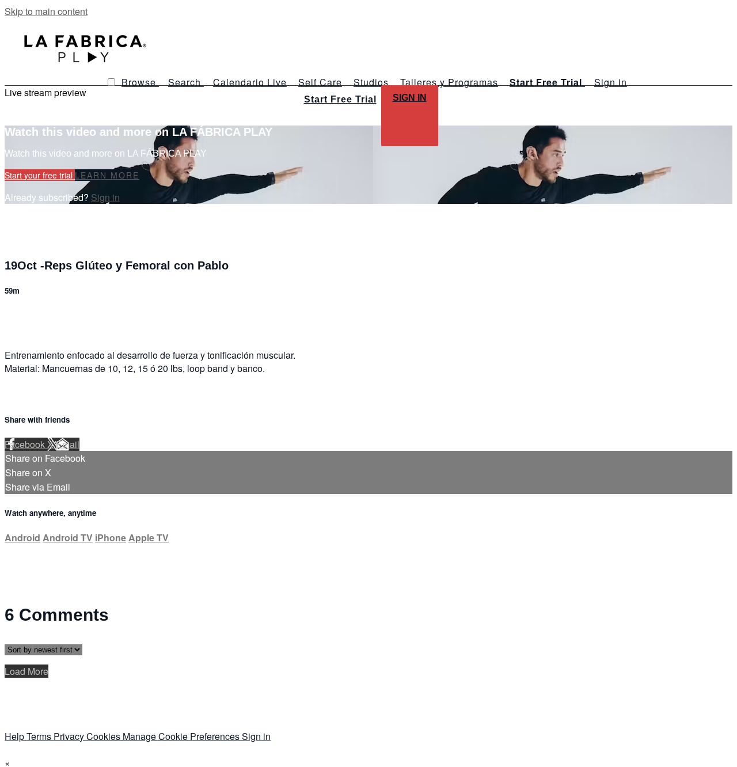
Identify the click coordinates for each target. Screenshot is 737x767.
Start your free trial (40, 175)
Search (186, 82)
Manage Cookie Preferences (182, 736)
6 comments (29, 315)
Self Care (320, 82)
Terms (40, 736)
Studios (371, 82)
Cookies (104, 736)
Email (67, 444)
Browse (140, 82)
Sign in (610, 82)
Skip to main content (46, 11)
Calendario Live (250, 82)
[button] (111, 82)
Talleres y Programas (449, 82)
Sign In (410, 97)
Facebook (26, 444)
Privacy (70, 736)
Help (15, 736)
